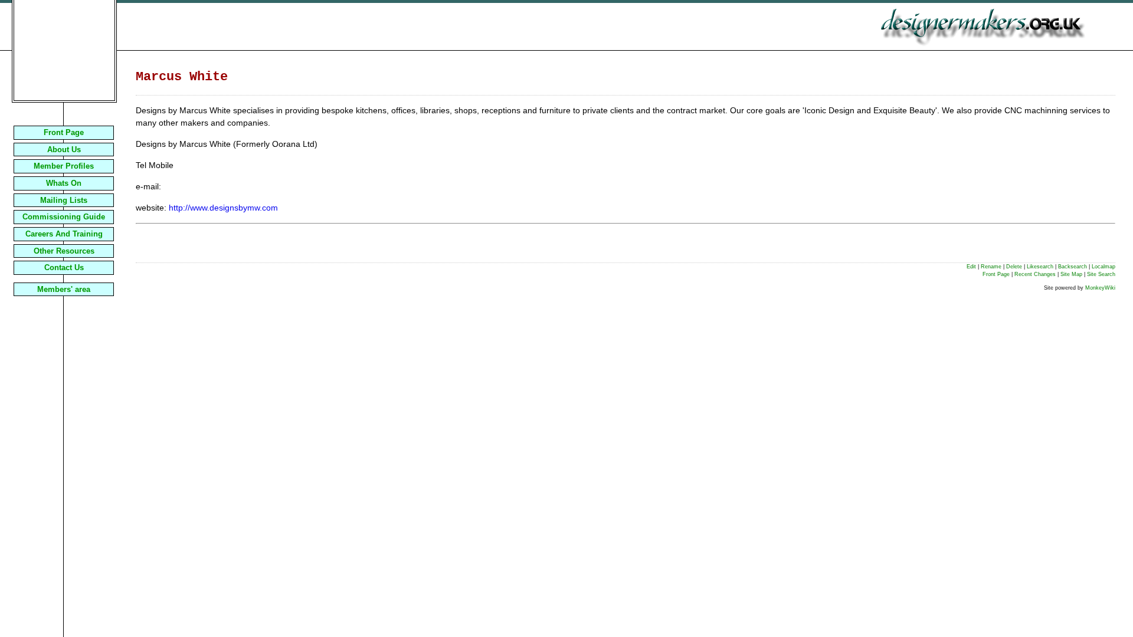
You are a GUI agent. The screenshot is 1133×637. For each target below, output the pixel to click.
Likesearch (1040, 267)
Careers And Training (64, 233)
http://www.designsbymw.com (223, 207)
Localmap (1103, 267)
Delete (1014, 267)
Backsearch (1072, 267)
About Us (64, 149)
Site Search (1101, 274)
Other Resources (64, 251)
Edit (971, 267)
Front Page (64, 132)
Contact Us (64, 267)
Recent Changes (1035, 274)
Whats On (63, 183)
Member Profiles (64, 166)
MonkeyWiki (1100, 288)
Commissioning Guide (63, 216)
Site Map (1071, 274)
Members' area (63, 289)
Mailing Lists (63, 200)
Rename (991, 267)
